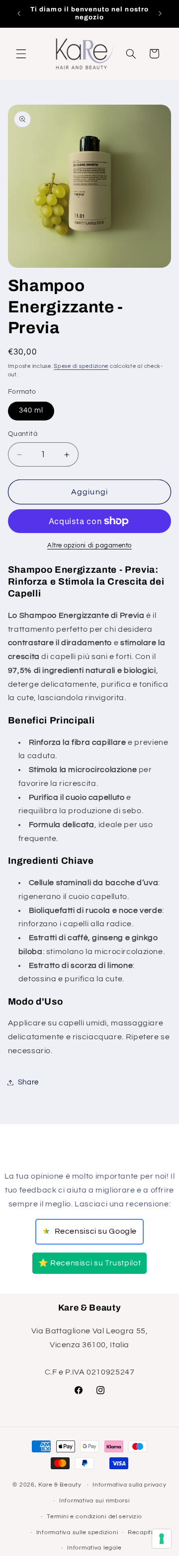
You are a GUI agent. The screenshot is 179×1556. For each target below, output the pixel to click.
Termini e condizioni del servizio (94, 1516)
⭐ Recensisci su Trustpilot (89, 1263)
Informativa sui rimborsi (94, 1500)
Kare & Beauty (60, 1485)
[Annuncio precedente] (19, 13)
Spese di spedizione (81, 366)
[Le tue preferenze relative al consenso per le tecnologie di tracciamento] (161, 1538)
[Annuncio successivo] (160, 13)
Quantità (22, 433)
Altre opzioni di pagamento (89, 545)
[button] (20, 53)
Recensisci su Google (89, 1231)
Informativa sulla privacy (129, 1485)
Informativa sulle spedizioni (77, 1532)
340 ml (31, 410)
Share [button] (28, 1082)
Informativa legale (94, 1548)
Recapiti (140, 1532)
